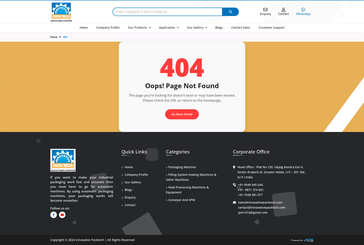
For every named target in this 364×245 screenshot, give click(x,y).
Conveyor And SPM (181, 200)
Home (84, 27)
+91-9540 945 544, (251, 185)
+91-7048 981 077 (250, 195)
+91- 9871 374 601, (251, 190)
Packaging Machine (182, 167)
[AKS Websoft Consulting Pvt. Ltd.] (302, 240)
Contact (129, 205)
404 (65, 37)
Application (167, 27)
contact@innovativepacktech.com (261, 207)
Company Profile (108, 27)
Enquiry (130, 197)
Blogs (219, 27)
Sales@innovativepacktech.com (260, 202)
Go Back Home (182, 114)
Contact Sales (240, 27)
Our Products (137, 27)
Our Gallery (195, 27)
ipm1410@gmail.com (253, 212)
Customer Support (272, 27)
